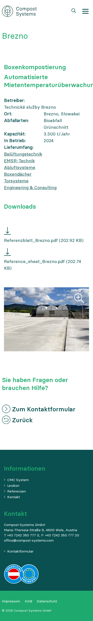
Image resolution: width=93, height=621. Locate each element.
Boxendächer (17, 174)
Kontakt (13, 497)
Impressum (11, 601)
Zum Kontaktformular (42, 409)
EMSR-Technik (19, 160)
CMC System (18, 480)
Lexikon (13, 485)
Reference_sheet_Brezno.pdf (34, 261)
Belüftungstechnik (23, 154)
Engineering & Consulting (30, 187)
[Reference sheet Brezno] (7, 253)
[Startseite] (19, 11)
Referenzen (16, 491)
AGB (28, 601)
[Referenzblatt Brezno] (7, 232)
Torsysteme (16, 181)
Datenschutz (47, 601)
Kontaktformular (20, 551)
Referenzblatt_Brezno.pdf (31, 240)
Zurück (21, 420)
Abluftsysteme (19, 167)
